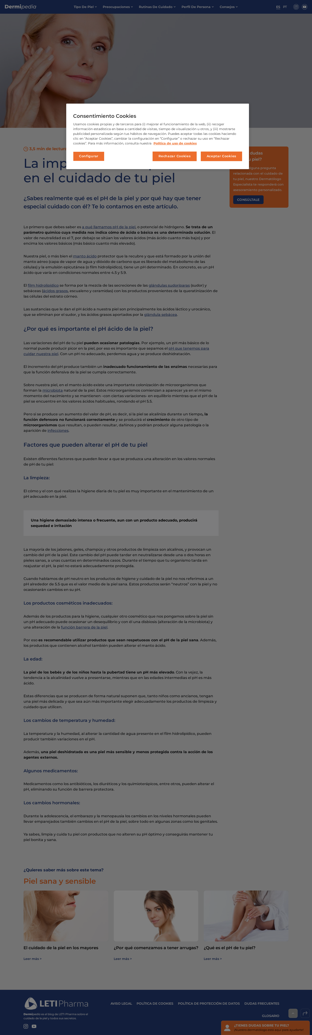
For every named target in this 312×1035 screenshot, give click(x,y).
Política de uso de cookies (175, 143)
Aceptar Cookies (221, 156)
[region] (157, 136)
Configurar (88, 156)
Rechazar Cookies (174, 156)
